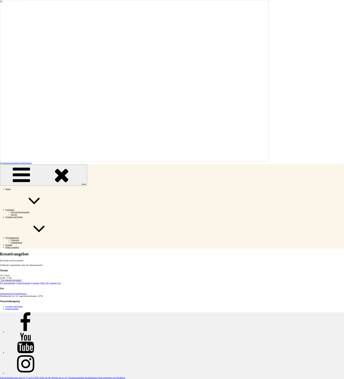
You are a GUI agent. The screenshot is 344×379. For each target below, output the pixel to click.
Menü (84, 184)
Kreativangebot (11, 309)
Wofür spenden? (12, 247)
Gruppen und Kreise (14, 217)
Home (8, 189)
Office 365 (44, 283)
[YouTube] (25, 352)
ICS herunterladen (7, 283)
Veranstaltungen (12, 238)
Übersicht (15, 240)
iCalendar (35, 283)
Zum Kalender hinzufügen (11, 281)
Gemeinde (9, 210)
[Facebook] (25, 332)
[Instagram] (25, 373)
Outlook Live (55, 283)
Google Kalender (23, 283)
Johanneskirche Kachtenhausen (13, 294)
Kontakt (8, 245)
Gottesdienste (16, 242)
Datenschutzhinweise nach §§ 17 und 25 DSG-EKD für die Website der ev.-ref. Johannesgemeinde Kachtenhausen (49, 378)
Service (14, 214)
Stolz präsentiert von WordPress (111, 378)
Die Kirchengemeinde (20, 212)
